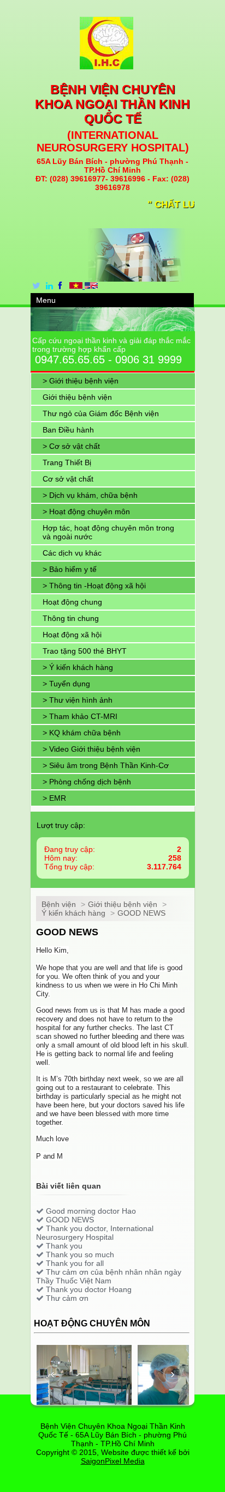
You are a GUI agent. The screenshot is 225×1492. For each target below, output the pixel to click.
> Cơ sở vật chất (71, 446)
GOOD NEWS (141, 913)
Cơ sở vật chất (68, 478)
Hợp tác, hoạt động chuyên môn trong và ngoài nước (108, 532)
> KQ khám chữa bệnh (82, 732)
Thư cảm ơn (67, 1298)
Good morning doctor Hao (91, 1211)
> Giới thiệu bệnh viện (81, 380)
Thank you (64, 1245)
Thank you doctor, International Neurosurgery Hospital (94, 1232)
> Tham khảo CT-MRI (80, 716)
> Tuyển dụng (66, 683)
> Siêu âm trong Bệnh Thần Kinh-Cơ (106, 765)
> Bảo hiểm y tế (70, 569)
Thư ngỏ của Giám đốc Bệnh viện (101, 413)
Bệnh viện (59, 904)
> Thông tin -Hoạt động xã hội (94, 585)
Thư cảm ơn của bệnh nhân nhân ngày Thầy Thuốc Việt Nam (108, 1276)
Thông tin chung (71, 618)
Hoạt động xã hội (72, 634)
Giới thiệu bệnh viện (77, 397)
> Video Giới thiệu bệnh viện (91, 749)
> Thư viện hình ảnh (77, 700)
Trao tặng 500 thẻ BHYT (85, 651)
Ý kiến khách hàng (73, 913)
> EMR (54, 798)
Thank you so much (80, 1254)
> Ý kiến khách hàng (78, 667)
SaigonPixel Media (113, 1461)
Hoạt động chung (72, 602)
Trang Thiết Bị (67, 462)
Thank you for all (75, 1263)
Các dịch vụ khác (72, 553)
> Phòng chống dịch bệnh (87, 781)
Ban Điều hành (68, 429)
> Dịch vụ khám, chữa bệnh (90, 495)
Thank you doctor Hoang (89, 1289)
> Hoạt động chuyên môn (86, 511)
